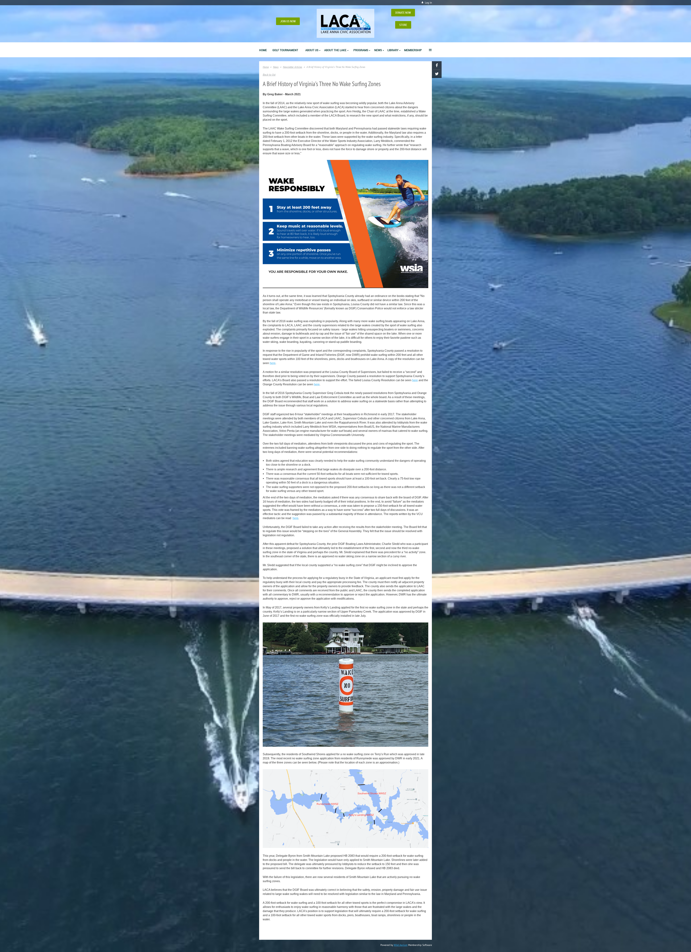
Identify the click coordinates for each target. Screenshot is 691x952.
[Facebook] (436, 65)
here (273, 363)
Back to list (269, 74)
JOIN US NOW (288, 21)
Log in (428, 2)
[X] (436, 74)
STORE (403, 25)
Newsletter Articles (292, 67)
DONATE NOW (403, 13)
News (276, 67)
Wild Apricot (400, 945)
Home (266, 67)
